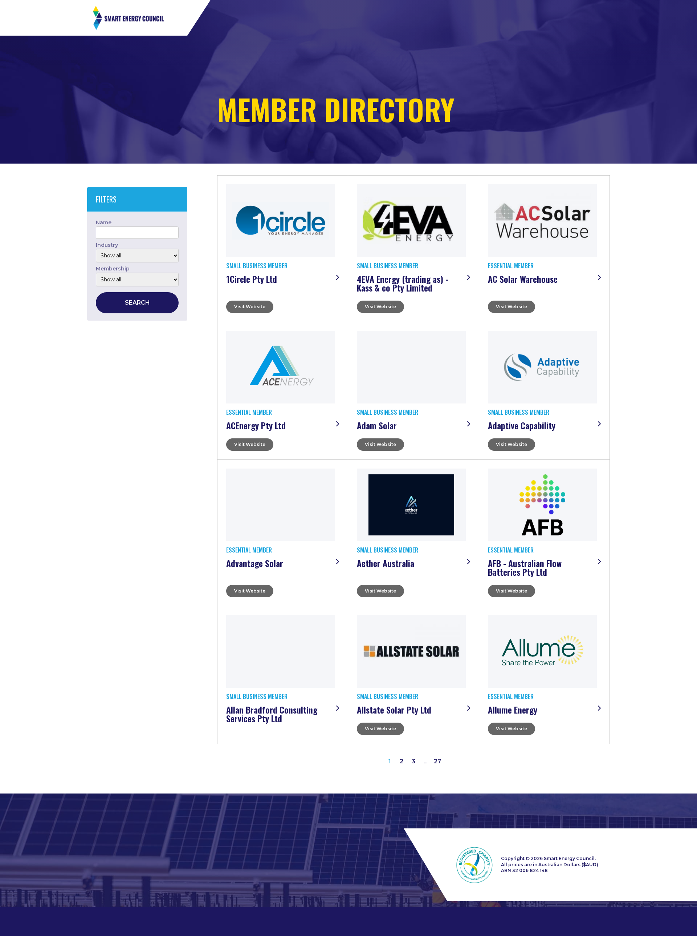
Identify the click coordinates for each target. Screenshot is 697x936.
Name (103, 222)
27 (437, 761)
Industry (107, 245)
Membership (113, 268)
